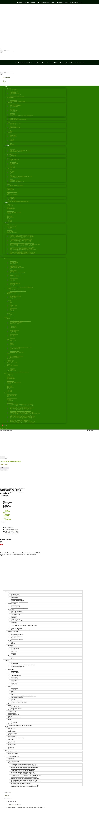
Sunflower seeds (10, 209)
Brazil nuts (12, 139)
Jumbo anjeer (12, 149)
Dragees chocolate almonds (15, 94)
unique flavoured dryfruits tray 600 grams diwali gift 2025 (22, 245)
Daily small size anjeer (14, 152)
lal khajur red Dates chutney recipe (17, 181)
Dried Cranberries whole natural (16, 185)
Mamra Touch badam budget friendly (17, 101)
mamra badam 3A (13, 98)
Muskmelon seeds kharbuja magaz (14, 212)
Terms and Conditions (6, 504)
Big (10, 130)
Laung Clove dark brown (12, 228)
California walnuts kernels (15, 124)
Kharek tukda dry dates (14, 180)
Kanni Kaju (12, 109)
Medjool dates (13, 169)
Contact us (6, 507)
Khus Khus (9, 218)
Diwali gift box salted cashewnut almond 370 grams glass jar (22, 252)
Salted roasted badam (14, 93)
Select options (4, 467)
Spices (6, 222)
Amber (11, 172)
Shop (4, 501)
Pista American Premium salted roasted (18, 119)
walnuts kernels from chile (15, 123)
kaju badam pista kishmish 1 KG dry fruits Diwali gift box (22, 243)
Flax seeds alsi (10, 204)
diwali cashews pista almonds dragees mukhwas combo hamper (23, 249)
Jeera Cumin (9, 230)
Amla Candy (12, 198)
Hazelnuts (12, 140)
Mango (8, 182)
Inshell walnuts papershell (15, 127)
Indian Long (12, 166)
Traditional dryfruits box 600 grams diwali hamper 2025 (21, 235)
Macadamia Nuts (13, 136)
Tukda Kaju (12, 107)
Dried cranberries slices (14, 186)
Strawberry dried (10, 189)
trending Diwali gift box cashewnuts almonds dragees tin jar (22, 253)
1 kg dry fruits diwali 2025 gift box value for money (21, 240)
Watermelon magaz (11, 208)
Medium (11, 131)
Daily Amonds (13, 92)
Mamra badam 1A (13, 100)
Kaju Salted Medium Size (15, 111)
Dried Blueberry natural (12, 192)
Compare (2, 456)
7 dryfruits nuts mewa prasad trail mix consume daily (18, 201)
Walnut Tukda (13, 126)
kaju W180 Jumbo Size (14, 103)
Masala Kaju (12, 113)
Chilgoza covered (13, 133)
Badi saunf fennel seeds (12, 232)
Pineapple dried (10, 190)
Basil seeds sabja (10, 211)
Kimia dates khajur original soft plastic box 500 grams (21, 176)
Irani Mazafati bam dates (15, 177)
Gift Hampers (10, 234)
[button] (33, 256)
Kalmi (11, 175)
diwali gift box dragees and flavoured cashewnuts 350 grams (22, 247)
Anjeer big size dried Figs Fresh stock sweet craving (20, 150)
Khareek (11, 179)
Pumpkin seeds (10, 205)
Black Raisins (12, 164)
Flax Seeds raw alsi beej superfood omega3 (10, 461)
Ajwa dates (12, 171)
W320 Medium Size (14, 106)
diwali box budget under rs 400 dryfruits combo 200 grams (22, 237)
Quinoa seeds (9, 215)
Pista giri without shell (11, 120)
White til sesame (10, 217)
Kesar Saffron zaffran (11, 226)
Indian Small (12, 167)
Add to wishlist (4, 458)
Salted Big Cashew (14, 110)
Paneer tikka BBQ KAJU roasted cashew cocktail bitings (21, 115)
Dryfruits (7, 145)
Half (11, 143)
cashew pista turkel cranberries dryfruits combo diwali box (22, 236)
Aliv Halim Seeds (10, 207)
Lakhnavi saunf (10, 231)
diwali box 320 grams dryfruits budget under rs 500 (20, 241)
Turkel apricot (13, 155)
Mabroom (12, 173)
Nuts (6, 86)
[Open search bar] (0, 49)
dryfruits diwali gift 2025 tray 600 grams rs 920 (20, 250)
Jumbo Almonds (13, 89)
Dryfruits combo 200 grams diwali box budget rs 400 (21, 239)
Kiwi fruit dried (10, 188)
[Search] (1, 52)
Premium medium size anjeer (16, 151)
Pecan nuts (12, 137)
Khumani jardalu (13, 156)
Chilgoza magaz (13, 135)
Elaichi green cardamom (12, 224)
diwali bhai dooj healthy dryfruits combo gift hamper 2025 (22, 248)
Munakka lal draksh (14, 163)
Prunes (8, 193)
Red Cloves (9, 227)
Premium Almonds (14, 90)
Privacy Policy (7, 506)
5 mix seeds (9, 220)
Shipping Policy (7, 502)
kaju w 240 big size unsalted (15, 105)
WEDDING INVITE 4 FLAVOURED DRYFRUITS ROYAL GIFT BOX (25, 244)
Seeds (6, 202)
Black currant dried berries (12, 194)
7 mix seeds (9, 221)
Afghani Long (13, 160)
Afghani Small (13, 162)
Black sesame (9, 216)
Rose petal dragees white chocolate (17, 96)
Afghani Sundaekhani (14, 159)
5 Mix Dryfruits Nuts (11, 199)
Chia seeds (9, 213)
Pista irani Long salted (14, 118)
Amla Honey (12, 197)
